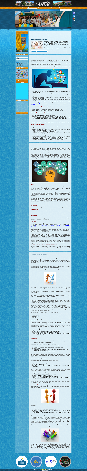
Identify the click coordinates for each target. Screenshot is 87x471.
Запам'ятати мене (19, 60)
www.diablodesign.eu (45, 470)
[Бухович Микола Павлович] (22, 51)
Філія (66, 7)
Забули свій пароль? (21, 65)
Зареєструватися (20, 63)
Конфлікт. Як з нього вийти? (39, 254)
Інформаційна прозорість (52, 7)
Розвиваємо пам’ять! (36, 146)
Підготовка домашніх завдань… (39, 39)
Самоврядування (41, 7)
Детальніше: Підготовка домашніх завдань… (39, 51)
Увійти (18, 62)
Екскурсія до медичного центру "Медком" (21, 108)
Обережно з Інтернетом (37, 58)
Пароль (17, 58)
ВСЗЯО (60, 7)
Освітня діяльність (32, 7)
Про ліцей (24, 7)
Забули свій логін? (20, 64)
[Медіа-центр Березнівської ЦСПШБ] (22, 74)
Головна (18, 7)
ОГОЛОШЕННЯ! (20, 102)
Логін (17, 56)
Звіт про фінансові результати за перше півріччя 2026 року (22, 104)
